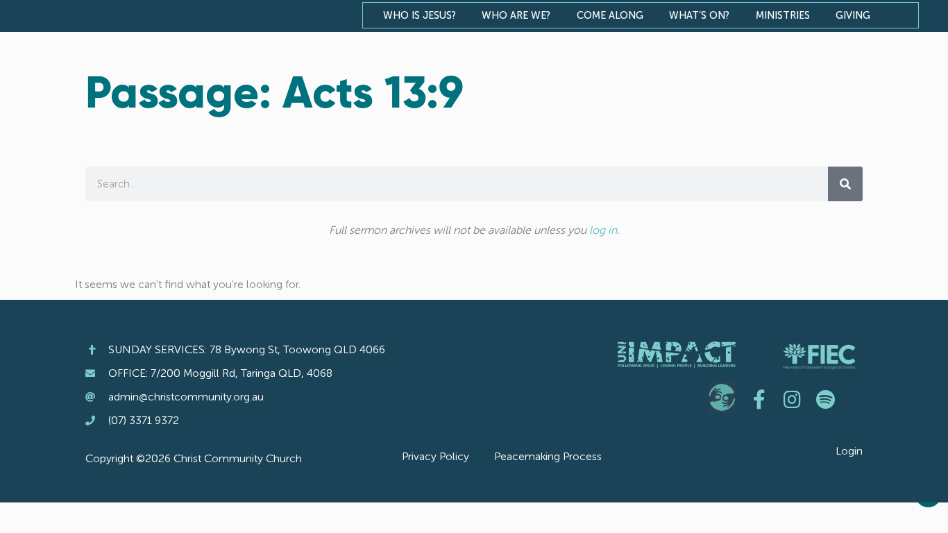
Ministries (783, 15)
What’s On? (699, 15)
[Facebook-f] (759, 399)
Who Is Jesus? (419, 15)
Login (849, 450)
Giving (853, 15)
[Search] (845, 184)
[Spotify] (826, 399)
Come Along (610, 15)
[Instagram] (792, 399)
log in (603, 230)
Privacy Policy (435, 456)
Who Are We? (516, 15)
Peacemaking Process (548, 456)
